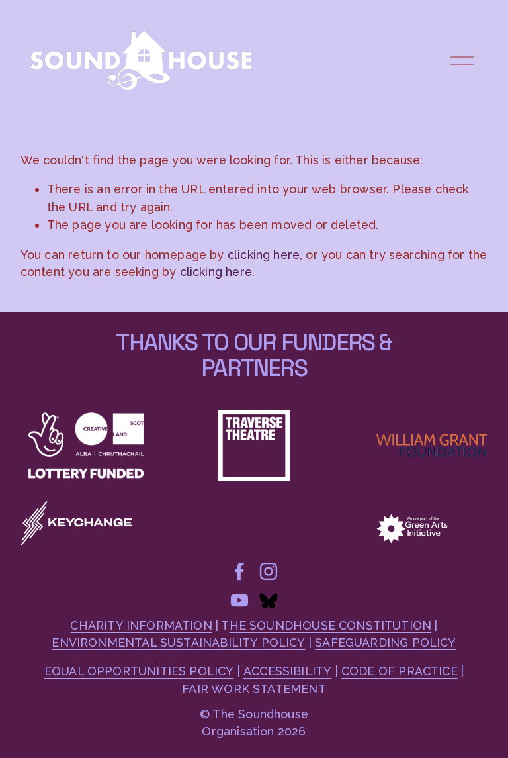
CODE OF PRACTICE (399, 671)
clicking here (264, 254)
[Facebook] (239, 571)
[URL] (268, 600)
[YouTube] (239, 600)
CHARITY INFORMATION (141, 625)
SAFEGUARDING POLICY (385, 642)
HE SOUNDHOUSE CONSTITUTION (331, 625)
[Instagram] (268, 571)
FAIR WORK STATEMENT (253, 689)
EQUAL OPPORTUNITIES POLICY (139, 671)
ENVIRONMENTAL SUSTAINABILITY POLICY (178, 642)
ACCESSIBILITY (287, 671)
